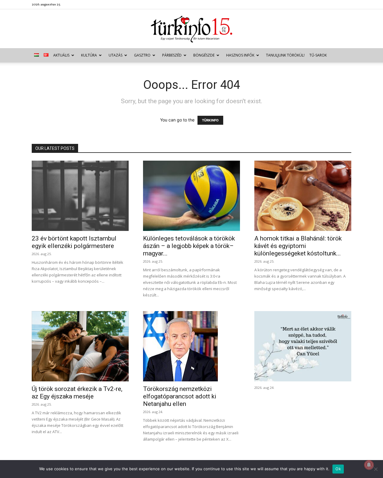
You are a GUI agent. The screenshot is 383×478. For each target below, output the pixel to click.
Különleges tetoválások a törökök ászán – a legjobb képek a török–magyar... (189, 246)
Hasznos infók (240, 55)
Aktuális (61, 55)
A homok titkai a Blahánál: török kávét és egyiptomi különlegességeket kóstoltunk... (298, 246)
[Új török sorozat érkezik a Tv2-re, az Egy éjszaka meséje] (80, 346)
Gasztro (142, 55)
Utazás (115, 55)
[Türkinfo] (191, 29)
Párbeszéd (172, 55)
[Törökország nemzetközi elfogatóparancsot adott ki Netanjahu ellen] (191, 346)
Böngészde (204, 55)
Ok (338, 468)
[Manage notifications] (369, 465)
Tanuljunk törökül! (285, 55)
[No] (376, 469)
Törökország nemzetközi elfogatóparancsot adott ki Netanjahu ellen (179, 396)
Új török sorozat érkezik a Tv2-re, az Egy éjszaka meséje (77, 392)
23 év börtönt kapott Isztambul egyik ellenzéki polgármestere (74, 242)
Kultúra (89, 55)
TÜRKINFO (210, 120)
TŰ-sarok (318, 55)
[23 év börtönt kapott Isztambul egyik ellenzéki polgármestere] (80, 196)
